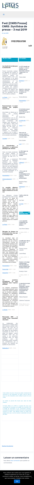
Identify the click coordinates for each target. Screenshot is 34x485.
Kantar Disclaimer (7, 446)
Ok (17, 481)
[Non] (32, 478)
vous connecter (15, 460)
